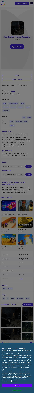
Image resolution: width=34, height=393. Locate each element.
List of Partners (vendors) (9, 381)
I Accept (17, 385)
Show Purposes (17, 390)
